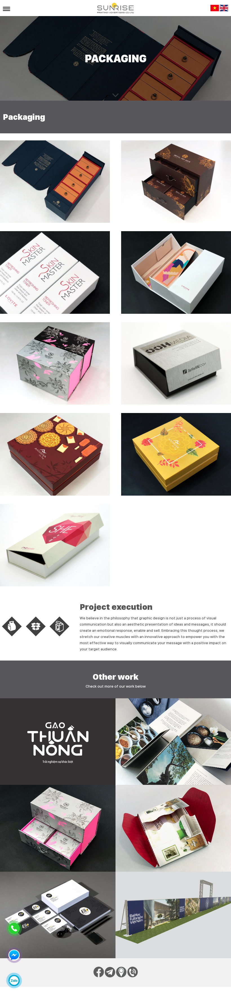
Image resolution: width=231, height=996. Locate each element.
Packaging (57, 827)
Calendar (173, 827)
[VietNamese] (214, 10)
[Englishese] (224, 10)
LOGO (57, 741)
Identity (58, 914)
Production (173, 914)
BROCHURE (173, 741)
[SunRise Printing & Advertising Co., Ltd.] (115, 8)
